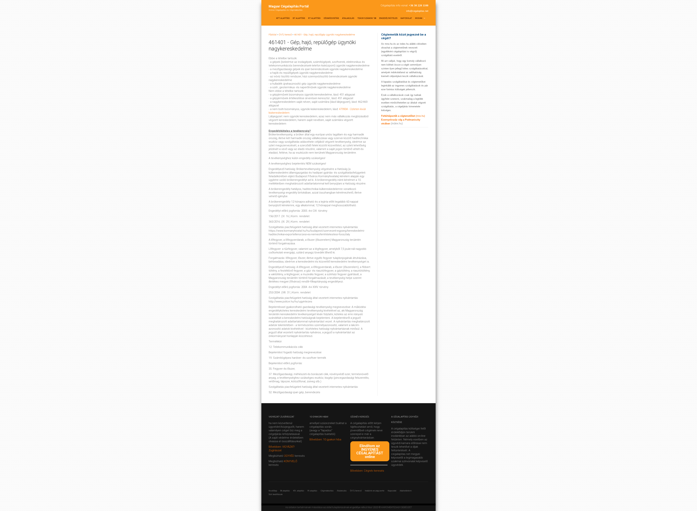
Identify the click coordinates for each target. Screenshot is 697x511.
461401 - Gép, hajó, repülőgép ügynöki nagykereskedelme (324, 34)
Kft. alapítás (298, 491)
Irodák (419, 18)
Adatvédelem (406, 491)
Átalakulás (348, 18)
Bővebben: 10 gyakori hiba (325, 439)
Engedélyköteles (388, 18)
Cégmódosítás (331, 18)
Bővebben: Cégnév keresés (367, 470)
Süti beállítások (276, 494)
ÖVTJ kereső (356, 491)
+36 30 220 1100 (418, 5)
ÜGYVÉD (289, 455)
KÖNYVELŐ (290, 461)
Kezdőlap (273, 491)
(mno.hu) (420, 116)
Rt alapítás (314, 18)
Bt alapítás (299, 18)
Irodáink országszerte (374, 491)
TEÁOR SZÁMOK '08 (366, 18)
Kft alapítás (283, 18)
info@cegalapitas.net (417, 11)
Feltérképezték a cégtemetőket (398, 116)
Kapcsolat (406, 18)
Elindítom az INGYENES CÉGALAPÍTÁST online (369, 451)
